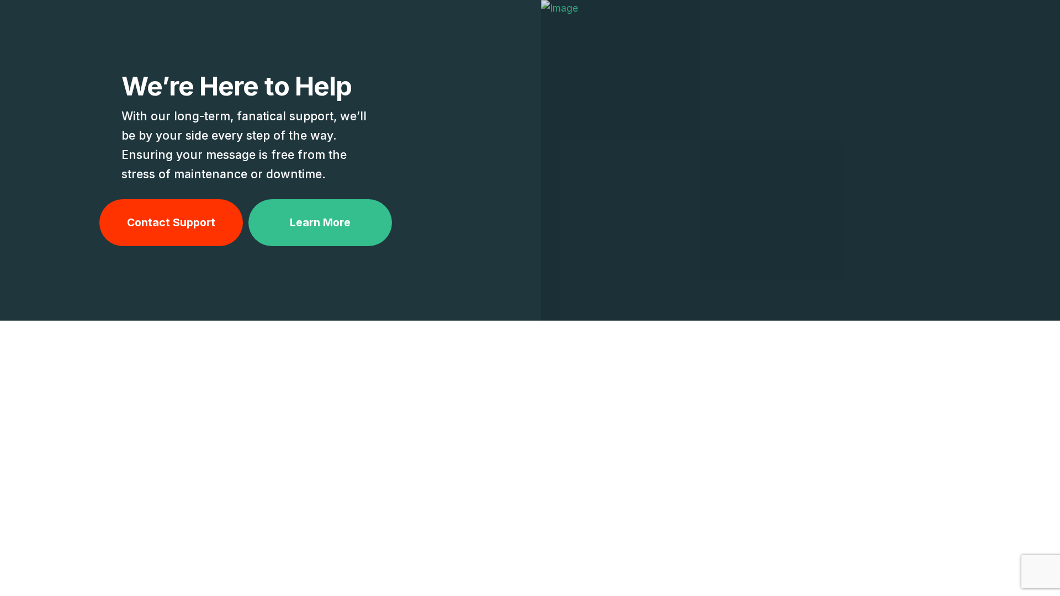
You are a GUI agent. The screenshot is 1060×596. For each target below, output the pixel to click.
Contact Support (171, 222)
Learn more (320, 222)
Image (801, 158)
